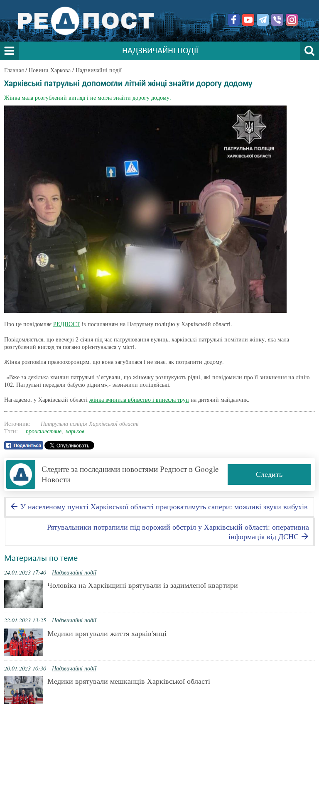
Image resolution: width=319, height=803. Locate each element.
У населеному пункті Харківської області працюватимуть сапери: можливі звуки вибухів (163, 506)
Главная (14, 70)
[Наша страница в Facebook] (233, 19)
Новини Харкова (50, 70)
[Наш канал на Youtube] (248, 19)
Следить (269, 474)
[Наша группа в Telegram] (262, 19)
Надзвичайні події (99, 70)
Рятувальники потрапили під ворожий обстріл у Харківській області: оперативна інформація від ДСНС (178, 531)
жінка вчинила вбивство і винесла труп (139, 399)
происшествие (43, 431)
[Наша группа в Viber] (277, 19)
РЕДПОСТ (66, 324)
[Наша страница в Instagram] (291, 19)
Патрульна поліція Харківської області (90, 423)
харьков (75, 431)
